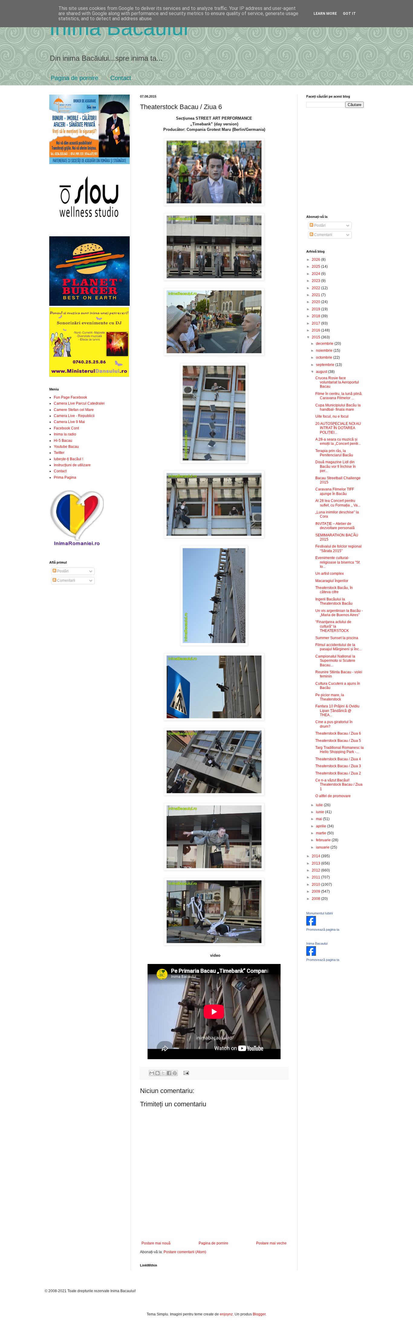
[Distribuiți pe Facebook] (169, 1073)
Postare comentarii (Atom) (185, 1252)
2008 (316, 899)
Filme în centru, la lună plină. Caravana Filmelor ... (339, 396)
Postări (62, 571)
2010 (316, 884)
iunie (320, 812)
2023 (316, 281)
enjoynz (226, 1314)
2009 (316, 891)
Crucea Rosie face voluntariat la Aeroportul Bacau (337, 382)
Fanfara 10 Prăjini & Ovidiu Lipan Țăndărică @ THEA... (337, 710)
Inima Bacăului (118, 28)
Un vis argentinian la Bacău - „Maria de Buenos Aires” (339, 613)
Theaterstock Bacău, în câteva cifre (334, 590)
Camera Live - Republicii (74, 416)
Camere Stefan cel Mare (74, 410)
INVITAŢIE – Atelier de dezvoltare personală (335, 526)
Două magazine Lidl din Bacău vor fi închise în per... (335, 466)
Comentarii (65, 580)
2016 (316, 330)
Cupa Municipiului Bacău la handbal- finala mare (338, 407)
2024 (316, 274)
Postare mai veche (271, 1243)
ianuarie (323, 847)
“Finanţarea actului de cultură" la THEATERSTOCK (333, 626)
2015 (316, 337)
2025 (316, 266)
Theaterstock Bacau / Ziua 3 (338, 766)
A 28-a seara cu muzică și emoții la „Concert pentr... (338, 441)
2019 (316, 309)
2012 (316, 870)
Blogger (259, 1314)
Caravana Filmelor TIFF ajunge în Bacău (334, 491)
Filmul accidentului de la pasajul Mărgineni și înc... (338, 647)
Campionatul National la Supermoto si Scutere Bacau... (335, 660)
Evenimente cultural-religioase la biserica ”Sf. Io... (337, 562)
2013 (316, 863)
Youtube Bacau (66, 447)
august (322, 372)
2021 (316, 295)
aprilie (321, 826)
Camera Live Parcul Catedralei (79, 403)
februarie (324, 840)
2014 (316, 856)
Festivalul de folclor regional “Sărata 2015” (338, 548)
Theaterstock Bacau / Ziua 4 (338, 759)
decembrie (325, 343)
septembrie (325, 365)
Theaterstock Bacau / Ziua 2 (338, 773)
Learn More (325, 13)
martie (321, 833)
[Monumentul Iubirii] (311, 924)
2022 (316, 288)
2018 (316, 316)
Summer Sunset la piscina (336, 638)
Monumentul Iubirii (319, 913)
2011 (316, 877)
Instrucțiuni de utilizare (72, 465)
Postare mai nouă (156, 1243)
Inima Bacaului (316, 943)
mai (319, 819)
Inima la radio (65, 434)
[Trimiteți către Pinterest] (175, 1073)
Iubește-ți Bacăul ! (68, 459)
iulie (320, 805)
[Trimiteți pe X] (163, 1073)
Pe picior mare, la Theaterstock (329, 697)
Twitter (59, 453)
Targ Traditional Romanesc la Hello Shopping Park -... (339, 749)
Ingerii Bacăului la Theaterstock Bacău (334, 601)
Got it (349, 13)
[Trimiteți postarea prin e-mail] (185, 1073)
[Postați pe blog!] (157, 1073)
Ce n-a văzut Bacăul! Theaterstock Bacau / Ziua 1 (339, 784)
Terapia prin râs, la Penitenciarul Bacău (334, 453)
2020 (316, 302)
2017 (316, 323)
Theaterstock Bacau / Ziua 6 (338, 733)
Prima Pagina (65, 477)
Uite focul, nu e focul (332, 416)
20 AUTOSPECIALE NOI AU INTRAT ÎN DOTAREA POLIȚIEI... (338, 428)
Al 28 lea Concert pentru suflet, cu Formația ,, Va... (337, 503)
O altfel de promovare (333, 796)
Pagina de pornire (74, 78)
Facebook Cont (66, 428)
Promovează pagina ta (322, 929)
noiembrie (324, 350)
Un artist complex (329, 573)
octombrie (324, 357)
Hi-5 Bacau (63, 440)
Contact (120, 78)
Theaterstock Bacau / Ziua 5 (338, 741)
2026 (316, 259)
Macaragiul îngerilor (331, 581)
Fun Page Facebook (70, 397)
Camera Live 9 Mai (69, 422)
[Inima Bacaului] (311, 954)
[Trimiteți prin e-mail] (152, 1073)
